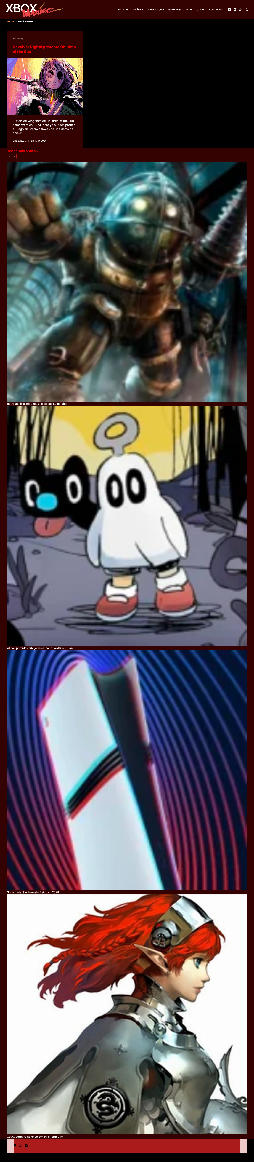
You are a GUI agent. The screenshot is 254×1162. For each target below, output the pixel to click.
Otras (201, 9)
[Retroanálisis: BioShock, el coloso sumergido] (127, 282)
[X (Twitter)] (229, 9)
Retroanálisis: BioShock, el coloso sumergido (37, 403)
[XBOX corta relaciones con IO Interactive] (127, 1014)
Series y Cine (156, 9)
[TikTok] (240, 9)
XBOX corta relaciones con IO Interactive (35, 1136)
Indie (189, 9)
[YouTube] (235, 9)
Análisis (138, 9)
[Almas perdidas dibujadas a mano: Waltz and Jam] (127, 526)
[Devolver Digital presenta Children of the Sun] (45, 86)
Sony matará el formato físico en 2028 (33, 892)
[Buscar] (247, 9)
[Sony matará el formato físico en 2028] (127, 770)
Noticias (123, 9)
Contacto (215, 9)
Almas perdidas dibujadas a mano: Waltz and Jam (40, 648)
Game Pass (175, 9)
